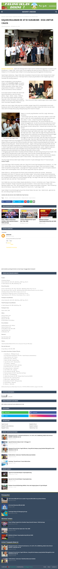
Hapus (11, 240)
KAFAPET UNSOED (29, 12)
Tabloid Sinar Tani (33, 428)
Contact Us (54, 567)
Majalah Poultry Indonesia (8, 426)
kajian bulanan (9, 16)
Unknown (8, 234)
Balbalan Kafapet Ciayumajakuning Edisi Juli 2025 (47, 220)
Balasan (9, 243)
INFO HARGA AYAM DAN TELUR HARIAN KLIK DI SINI (13, 404)
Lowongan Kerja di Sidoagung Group (17, 511)
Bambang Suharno (6, 26)
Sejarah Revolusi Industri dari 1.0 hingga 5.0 (19, 442)
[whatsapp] (15, 412)
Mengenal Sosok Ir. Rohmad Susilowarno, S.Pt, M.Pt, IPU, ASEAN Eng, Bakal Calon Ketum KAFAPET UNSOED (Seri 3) (30, 436)
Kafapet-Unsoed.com (7, 68)
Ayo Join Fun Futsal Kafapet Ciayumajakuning (19, 479)
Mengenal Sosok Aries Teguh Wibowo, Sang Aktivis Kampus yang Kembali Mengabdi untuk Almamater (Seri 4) (31, 449)
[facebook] (42, 412)
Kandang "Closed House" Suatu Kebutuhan (19, 461)
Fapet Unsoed (5, 424)
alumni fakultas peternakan (15, 198)
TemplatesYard (13, 567)
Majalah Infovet (33, 424)
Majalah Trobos (5, 428)
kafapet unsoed (25, 198)
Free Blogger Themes (28, 567)
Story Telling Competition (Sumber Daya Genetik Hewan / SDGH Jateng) (10, 221)
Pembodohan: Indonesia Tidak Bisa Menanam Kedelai (21, 455)
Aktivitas (6, 198)
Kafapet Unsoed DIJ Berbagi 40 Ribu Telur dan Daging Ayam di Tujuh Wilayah (27, 485)
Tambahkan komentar (11, 247)
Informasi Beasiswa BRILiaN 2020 (16, 505)
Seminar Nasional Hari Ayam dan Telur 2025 (28, 220)
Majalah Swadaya (33, 426)
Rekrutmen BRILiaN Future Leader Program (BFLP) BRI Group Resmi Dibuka (27, 498)
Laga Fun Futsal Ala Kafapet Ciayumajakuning (20, 472)
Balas (7, 240)
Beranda (3, 16)
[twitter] (15, 416)
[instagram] (42, 416)
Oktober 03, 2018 (10, 236)
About (49, 567)
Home (45, 567)
